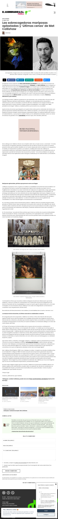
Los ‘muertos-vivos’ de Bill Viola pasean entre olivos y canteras (10, 398)
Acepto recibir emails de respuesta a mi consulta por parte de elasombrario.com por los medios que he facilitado (48, 495)
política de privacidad (21, 462)
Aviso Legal (5, 502)
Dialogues (6, 410)
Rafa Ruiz (8, 33)
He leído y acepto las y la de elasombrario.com (48, 501)
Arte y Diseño (5, 18)
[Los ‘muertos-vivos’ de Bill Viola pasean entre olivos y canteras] (10, 392)
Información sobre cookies (9, 505)
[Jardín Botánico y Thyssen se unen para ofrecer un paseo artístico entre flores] (46, 392)
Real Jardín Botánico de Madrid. (39, 379)
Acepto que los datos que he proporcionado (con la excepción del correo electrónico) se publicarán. (26, 466)
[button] (16, 12)
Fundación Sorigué (14, 410)
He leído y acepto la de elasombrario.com (21, 462)
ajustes (13, 517)
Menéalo (39, 80)
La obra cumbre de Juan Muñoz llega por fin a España (28, 398)
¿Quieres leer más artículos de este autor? (23, 431)
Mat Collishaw (23, 410)
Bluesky (48, 80)
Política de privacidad (8, 504)
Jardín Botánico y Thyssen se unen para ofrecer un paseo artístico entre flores (45, 399)
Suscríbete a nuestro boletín (46, 485)
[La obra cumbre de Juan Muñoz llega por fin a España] (28, 392)
